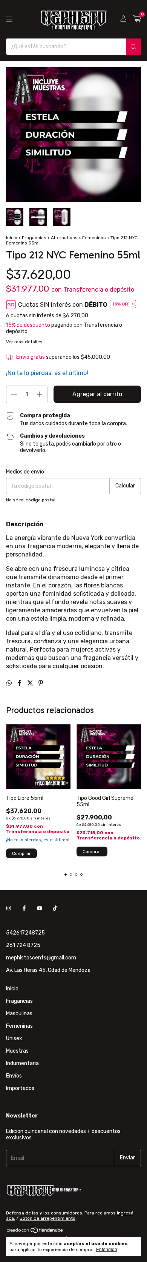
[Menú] (9, 19)
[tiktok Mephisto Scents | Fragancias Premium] (55, 908)
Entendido (106, 1249)
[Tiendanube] (35, 1231)
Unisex (14, 1038)
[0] (137, 19)
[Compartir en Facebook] (20, 683)
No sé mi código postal (30, 500)
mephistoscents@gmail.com (41, 958)
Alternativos (64, 237)
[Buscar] (133, 46)
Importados (20, 1088)
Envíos (14, 1076)
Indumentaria (22, 1063)
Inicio (11, 237)
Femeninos (94, 237)
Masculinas (19, 1013)
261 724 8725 (23, 945)
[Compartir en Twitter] (31, 683)
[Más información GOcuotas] (123, 304)
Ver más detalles (24, 341)
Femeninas (19, 1026)
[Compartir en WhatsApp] (10, 683)
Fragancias (34, 237)
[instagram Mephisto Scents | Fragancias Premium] (8, 908)
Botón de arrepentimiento (47, 1218)
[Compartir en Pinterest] (41, 683)
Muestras (17, 1051)
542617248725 (25, 933)
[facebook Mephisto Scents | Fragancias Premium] (24, 908)
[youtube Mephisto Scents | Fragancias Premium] (39, 908)
